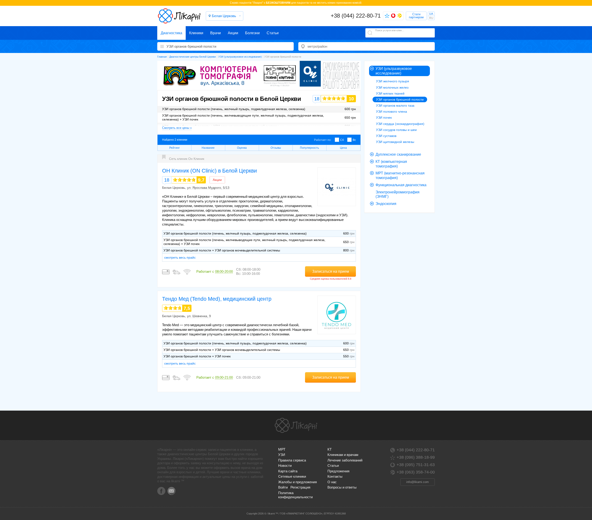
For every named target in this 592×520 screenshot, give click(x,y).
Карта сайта (287, 471)
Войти (283, 487)
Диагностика (171, 33)
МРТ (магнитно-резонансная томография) (400, 175)
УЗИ (281, 455)
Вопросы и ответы (342, 487)
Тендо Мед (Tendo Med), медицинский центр (216, 299)
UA (431, 13)
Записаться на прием (330, 271)
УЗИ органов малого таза (395, 105)
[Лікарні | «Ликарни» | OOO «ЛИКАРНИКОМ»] (296, 425)
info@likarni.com (417, 482)
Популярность (309, 147)
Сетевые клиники (292, 476)
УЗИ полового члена (391, 111)
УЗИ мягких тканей (390, 93)
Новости (285, 465)
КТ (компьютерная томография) (391, 164)
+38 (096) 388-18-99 (416, 457)
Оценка (242, 147)
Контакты (334, 476)
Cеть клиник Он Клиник (186, 159)
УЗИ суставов (386, 136)
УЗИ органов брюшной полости (400, 99)
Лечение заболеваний (344, 460)
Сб (342, 140)
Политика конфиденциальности (295, 495)
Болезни (252, 33)
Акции (233, 33)
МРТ (281, 449)
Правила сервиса (292, 460)
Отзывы (276, 147)
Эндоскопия (386, 204)
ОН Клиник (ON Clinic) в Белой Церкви (209, 171)
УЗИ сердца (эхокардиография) (400, 124)
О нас (332, 482)
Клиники (196, 33)
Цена (343, 147)
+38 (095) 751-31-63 (416, 464)
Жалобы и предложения (297, 482)
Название (208, 147)
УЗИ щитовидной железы (395, 142)
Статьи (273, 33)
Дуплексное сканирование (398, 154)
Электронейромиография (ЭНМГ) (397, 194)
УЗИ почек (384, 117)
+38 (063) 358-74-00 (416, 472)
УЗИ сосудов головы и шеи (396, 130)
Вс (354, 140)
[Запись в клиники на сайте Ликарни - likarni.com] (179, 16)
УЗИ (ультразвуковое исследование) (394, 71)
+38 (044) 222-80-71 (356, 15)
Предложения (338, 471)
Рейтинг (174, 147)
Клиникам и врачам (342, 455)
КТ (329, 449)
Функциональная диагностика (401, 185)
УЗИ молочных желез (392, 87)
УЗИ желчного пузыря (392, 81)
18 (166, 180)
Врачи (215, 33)
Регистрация (300, 487)
